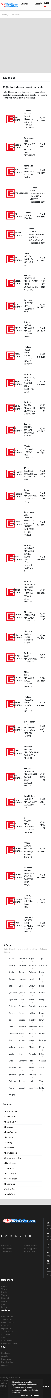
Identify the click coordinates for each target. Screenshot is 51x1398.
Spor (3, 1304)
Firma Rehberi (11, 1163)
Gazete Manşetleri (13, 1158)
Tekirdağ (32, 1074)
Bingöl (41, 979)
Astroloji (8, 1142)
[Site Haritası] (31, 1236)
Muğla (11, 1054)
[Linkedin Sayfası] (22, 1236)
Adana (11, 959)
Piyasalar (9, 1127)
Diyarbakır (13, 999)
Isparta (22, 1020)
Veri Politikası (6, 1251)
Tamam (36, 1395)
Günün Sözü (10, 1194)
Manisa (22, 1047)
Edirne (31, 999)
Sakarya (42, 1061)
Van (41, 1081)
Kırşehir (42, 1033)
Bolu (21, 986)
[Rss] (26, 1236)
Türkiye (4, 1289)
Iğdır (10, 1020)
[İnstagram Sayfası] (12, 1236)
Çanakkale (13, 993)
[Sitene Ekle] (36, 1236)
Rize (31, 1061)
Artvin (11, 972)
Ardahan (43, 965)
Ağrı (41, 959)
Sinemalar (5, 1335)
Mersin (42, 1047)
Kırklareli (42, 1088)
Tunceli (22, 1081)
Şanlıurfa (12, 1074)
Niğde (41, 1054)
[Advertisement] (25, 44)
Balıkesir (32, 972)
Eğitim (4, 1307)
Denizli (42, 993)
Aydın (21, 972)
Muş (20, 1054)
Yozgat (22, 1088)
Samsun (12, 1068)
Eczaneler (9, 1137)
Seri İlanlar (9, 1168)
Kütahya (42, 1040)
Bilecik (31, 979)
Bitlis (11, 986)
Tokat (41, 1074)
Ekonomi (5, 1298)
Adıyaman (23, 959)
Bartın (41, 972)
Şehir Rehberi (7, 1341)
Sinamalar (9, 1148)
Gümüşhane (24, 1013)
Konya (31, 1040)
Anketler (4, 1356)
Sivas (41, 1068)
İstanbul (32, 1020)
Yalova (11, 1088)
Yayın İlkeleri (6, 1248)
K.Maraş (12, 1027)
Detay (25, 1395)
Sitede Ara (5, 1353)
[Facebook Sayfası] (2, 1236)
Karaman (33, 1027)
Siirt (20, 1068)
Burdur (32, 986)
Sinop (31, 1068)
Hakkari (32, 1013)
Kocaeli (22, 1040)
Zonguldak (33, 1088)
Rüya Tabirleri (11, 1153)
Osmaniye (23, 1061)
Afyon (31, 959)
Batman (12, 979)
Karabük (22, 1027)
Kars (41, 1027)
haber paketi (5, 1389)
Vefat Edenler (11, 1179)
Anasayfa (6, 15)
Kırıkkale (32, 1033)
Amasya (22, 965)
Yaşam (4, 1295)
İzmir (41, 1020)
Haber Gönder (29, 1251)
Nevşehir (32, 1054)
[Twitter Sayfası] (7, 1236)
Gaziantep (43, 1006)
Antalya (32, 965)
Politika (4, 1292)
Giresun (12, 1013)
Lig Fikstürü (6, 1329)
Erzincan (12, 1006)
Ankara (12, 1095)
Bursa (41, 986)
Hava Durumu (11, 1111)
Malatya (12, 1047)
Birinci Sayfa (10, 1174)
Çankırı (22, 993)
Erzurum (22, 1006)
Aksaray (12, 965)
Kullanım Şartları (30, 1245)
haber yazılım (5, 1392)
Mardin (32, 1047)
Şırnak (21, 1074)
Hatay (41, 1013)
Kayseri (22, 1033)
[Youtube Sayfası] (17, 1236)
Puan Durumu (11, 1132)
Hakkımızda (6, 1245)
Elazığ (41, 999)
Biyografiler (10, 1184)
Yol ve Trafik (10, 1117)
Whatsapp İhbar (30, 1248)
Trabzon (12, 1081)
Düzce (21, 999)
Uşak (31, 1081)
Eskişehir (32, 1006)
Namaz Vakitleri (11, 1122)
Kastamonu (13, 1033)
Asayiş (4, 1301)
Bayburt (22, 979)
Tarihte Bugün (11, 1189)
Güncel (24, 3)
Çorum (32, 993)
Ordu (11, 1061)
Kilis (10, 1040)
